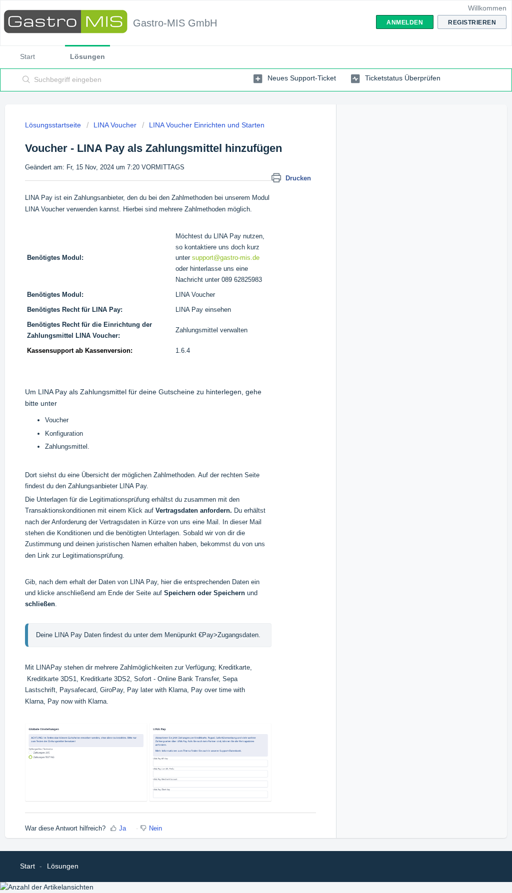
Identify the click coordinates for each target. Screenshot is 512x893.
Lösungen (87, 56)
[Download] (238, 322)
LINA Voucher (115, 125)
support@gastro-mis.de (226, 257)
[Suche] (27, 80)
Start (27, 56)
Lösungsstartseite (54, 125)
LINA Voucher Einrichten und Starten (206, 125)
